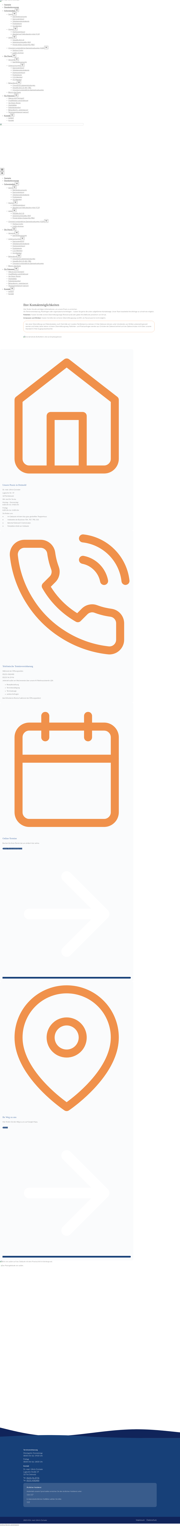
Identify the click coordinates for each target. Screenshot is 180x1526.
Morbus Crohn (17, 50)
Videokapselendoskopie (20, 21)
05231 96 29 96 (32, 1478)
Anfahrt (11, 118)
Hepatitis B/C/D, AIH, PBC (21, 88)
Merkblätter (12, 105)
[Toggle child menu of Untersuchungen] (22, 65)
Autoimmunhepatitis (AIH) (21, 42)
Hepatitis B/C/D (18, 40)
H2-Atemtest (17, 26)
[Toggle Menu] (2, 170)
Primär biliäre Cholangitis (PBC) (23, 44)
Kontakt (7, 116)
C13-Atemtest (17, 77)
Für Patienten (9, 96)
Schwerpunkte (9, 11)
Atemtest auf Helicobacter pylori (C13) (26, 34)
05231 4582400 (32, 1481)
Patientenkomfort (14, 107)
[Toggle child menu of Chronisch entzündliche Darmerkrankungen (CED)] (46, 47)
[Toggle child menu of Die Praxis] (14, 55)
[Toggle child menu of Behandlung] (19, 82)
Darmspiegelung (18, 19)
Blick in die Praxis (14, 92)
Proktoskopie (17, 23)
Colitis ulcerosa (17, 53)
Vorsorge (11, 60)
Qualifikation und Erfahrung (18, 100)
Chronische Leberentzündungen (23, 85)
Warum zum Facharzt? (16, 98)
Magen (10, 29)
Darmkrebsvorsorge (11, 7)
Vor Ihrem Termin (14, 103)
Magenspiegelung (18, 32)
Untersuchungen (14, 65)
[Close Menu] (2, 173)
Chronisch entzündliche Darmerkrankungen (28, 90)
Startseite (7, 5)
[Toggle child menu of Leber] (14, 37)
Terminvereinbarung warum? (18, 112)
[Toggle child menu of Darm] (14, 13)
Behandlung (12, 83)
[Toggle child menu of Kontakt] (12, 115)
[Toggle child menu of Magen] (15, 29)
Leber (10, 37)
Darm (10, 14)
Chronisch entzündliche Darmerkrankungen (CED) (26, 48)
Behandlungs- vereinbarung (18, 110)
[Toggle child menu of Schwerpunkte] (17, 10)
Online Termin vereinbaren (9, 1525)
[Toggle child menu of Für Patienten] (16, 95)
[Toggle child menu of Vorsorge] (17, 59)
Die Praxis (8, 56)
